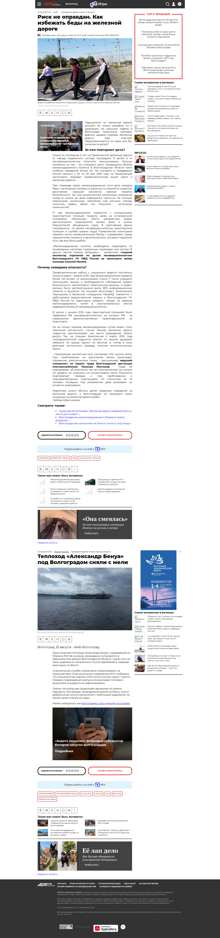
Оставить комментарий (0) (110, 435)
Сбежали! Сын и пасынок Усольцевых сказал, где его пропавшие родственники (164, 618)
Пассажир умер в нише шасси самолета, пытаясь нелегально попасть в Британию (159, 34)
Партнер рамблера (83, 927)
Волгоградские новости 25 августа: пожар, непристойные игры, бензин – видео (158, 22)
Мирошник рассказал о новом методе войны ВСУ (161, 187)
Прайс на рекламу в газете (82, 884)
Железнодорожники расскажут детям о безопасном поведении (65, 480)
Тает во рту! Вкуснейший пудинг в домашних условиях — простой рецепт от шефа (163, 668)
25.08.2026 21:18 (45, 552)
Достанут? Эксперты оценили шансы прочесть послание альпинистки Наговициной (164, 128)
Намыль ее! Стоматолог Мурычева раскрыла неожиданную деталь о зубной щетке (163, 108)
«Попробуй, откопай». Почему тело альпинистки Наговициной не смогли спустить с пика (163, 658)
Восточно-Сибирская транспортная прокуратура (61, 632)
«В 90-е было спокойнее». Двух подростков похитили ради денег (163, 647)
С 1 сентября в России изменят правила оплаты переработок (161, 197)
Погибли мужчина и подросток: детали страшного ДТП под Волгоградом (158, 58)
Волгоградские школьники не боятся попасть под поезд (94, 423)
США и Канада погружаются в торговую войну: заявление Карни (163, 177)
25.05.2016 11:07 (44, 12)
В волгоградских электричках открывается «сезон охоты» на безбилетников (64, 491)
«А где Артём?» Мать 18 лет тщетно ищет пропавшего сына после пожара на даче (163, 638)
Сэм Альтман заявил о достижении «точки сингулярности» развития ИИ (164, 158)
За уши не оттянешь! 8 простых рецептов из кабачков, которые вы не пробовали (164, 138)
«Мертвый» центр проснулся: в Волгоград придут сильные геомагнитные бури (158, 70)
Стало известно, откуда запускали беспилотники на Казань (163, 167)
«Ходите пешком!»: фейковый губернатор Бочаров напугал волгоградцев (89, 743)
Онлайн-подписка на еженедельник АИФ (76, 887)
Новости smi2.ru (47, 542)
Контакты (61, 884)
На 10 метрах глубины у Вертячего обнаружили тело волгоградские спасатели (114, 832)
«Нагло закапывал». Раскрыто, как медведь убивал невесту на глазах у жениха (164, 118)
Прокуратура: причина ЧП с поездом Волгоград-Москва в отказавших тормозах (112, 481)
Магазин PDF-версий (148, 884)
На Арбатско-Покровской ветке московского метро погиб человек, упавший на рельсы (65, 501)
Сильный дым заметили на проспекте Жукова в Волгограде (158, 46)
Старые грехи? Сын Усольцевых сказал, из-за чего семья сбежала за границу (164, 98)
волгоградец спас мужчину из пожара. (106, 703)
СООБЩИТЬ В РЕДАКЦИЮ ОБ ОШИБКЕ (116, 887)
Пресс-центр (130, 884)
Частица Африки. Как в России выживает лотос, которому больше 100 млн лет (163, 88)
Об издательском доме (109, 884)
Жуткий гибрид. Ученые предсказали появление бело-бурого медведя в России (164, 628)
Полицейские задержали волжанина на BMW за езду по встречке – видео (64, 832)
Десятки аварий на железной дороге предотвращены (111, 490)
